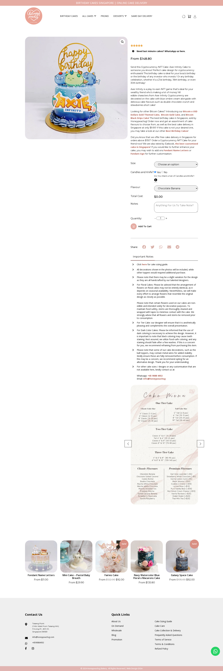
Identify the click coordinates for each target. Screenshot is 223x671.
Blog (114, 635)
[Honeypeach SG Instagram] (34, 648)
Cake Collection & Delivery (168, 630)
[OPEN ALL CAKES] (95, 16)
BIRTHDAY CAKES (69, 16)
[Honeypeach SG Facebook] (27, 648)
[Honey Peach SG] (33, 16)
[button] (184, 17)
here (144, 264)
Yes (159, 172)
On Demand (117, 625)
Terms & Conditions (164, 644)
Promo (105, 16)
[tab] (143, 257)
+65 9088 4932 (155, 375)
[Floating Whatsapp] (215, 651)
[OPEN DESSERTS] (126, 16)
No (165, 172)
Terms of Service (163, 639)
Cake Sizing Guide (163, 621)
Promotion (117, 639)
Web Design (132, 668)
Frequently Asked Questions (168, 635)
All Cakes (87, 16)
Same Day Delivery (141, 16)
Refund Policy (161, 648)
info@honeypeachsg (154, 378)
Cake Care (160, 625)
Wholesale (117, 630)
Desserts (118, 16)
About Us (116, 621)
